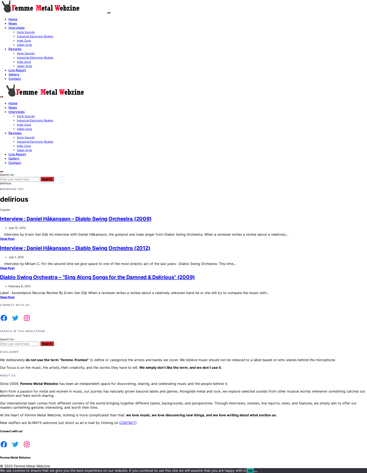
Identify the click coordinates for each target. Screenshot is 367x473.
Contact (14, 79)
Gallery (14, 74)
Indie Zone (24, 40)
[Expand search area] (1, 96)
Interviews (16, 28)
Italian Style (24, 44)
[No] (255, 471)
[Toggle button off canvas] (109, 12)
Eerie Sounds (26, 32)
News (12, 23)
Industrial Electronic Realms (35, 36)
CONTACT (127, 423)
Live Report (17, 70)
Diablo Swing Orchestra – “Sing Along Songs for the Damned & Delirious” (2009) (97, 277)
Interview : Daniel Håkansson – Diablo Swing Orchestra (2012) (75, 248)
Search (47, 179)
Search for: (7, 174)
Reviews (14, 49)
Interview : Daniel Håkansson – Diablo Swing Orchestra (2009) (76, 219)
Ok (250, 470)
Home (12, 19)
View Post (7, 239)
